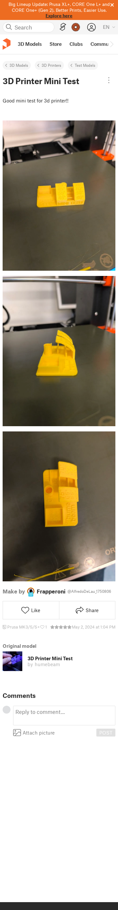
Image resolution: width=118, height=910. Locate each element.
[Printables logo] (6, 44)
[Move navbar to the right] (111, 44)
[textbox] (64, 715)
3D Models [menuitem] (30, 44)
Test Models (85, 65)
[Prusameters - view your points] (75, 27)
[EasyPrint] (63, 27)
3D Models (19, 65)
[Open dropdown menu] (108, 80)
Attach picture (39, 733)
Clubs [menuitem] (76, 44)
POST (105, 733)
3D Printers (51, 65)
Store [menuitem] (55, 44)
